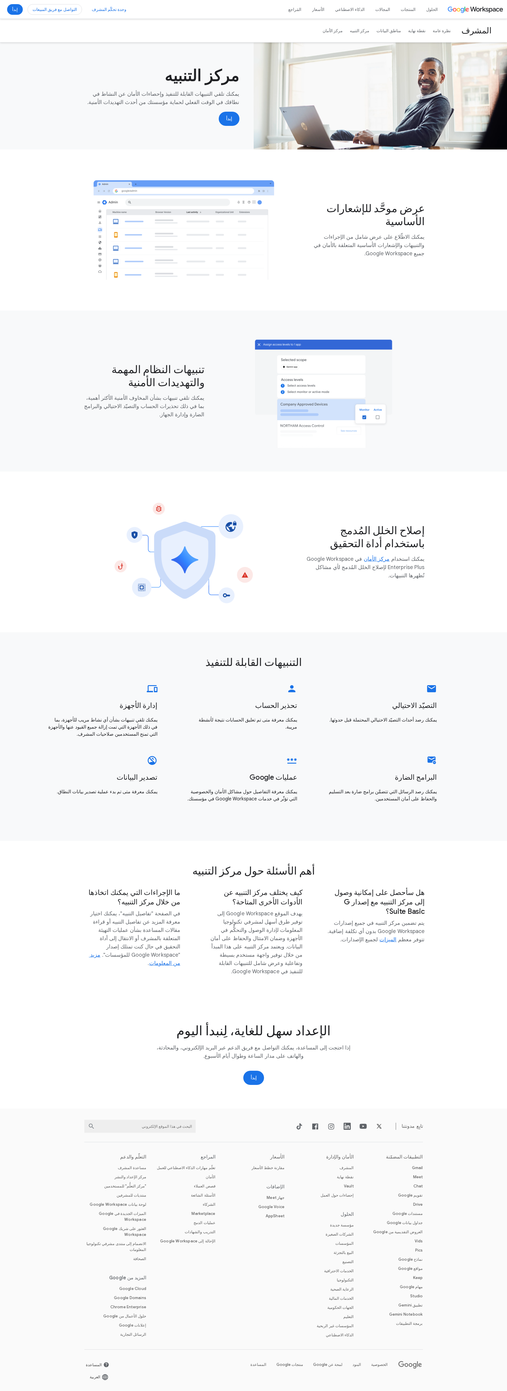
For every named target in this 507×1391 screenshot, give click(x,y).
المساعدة (258, 1364)
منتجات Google (289, 1364)
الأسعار (318, 9)
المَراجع (294, 9)
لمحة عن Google (327, 1364)
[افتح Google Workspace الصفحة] (476, 9)
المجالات (382, 9)
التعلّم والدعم (133, 1157)
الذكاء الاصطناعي (350, 9)
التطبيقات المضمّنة (404, 1157)
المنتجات (408, 9)
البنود (357, 1364)
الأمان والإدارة (340, 1157)
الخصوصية (379, 1364)
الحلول (432, 9)
